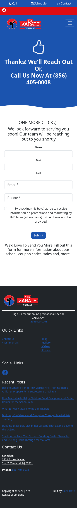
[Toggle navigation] (70, 23)
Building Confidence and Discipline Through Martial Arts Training (36, 417)
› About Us (8, 338)
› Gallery (45, 342)
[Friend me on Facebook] (4, 10)
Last (38, 173)
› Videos (45, 346)
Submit (38, 235)
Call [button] (14, 3)
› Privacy (45, 350)
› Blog (44, 338)
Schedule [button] (40, 3)
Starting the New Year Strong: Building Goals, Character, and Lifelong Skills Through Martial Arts (36, 438)
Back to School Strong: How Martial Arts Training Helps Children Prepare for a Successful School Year (35, 389)
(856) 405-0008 (46, 78)
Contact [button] (65, 3)
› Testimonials (10, 342)
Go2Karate (68, 491)
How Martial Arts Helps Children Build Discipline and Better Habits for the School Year (38, 400)
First (38, 160)
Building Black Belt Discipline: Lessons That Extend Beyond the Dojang (37, 427)
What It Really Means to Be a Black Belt (25, 408)
